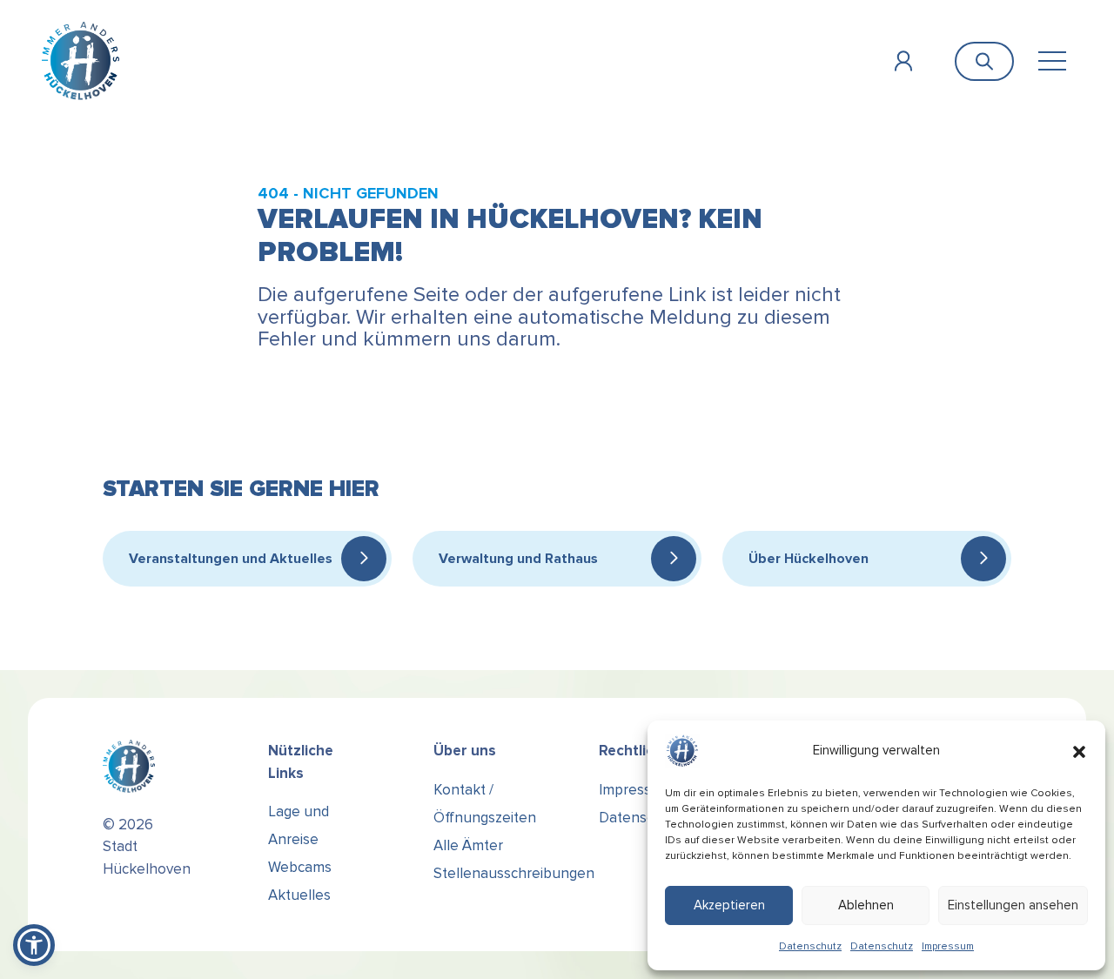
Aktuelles (299, 895)
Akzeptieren (729, 905)
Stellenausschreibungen (513, 873)
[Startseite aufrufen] (80, 61)
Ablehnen (866, 905)
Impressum (948, 946)
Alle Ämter (468, 845)
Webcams (300, 867)
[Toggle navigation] (1051, 61)
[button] (1079, 751)
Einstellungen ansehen (1013, 905)
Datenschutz (810, 946)
